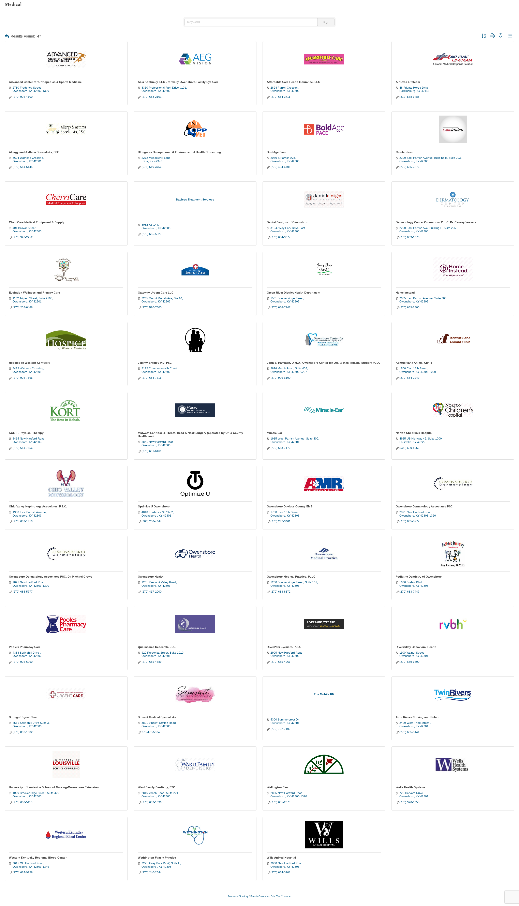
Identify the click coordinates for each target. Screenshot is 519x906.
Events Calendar (259, 896)
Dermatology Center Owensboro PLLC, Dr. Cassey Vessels (436, 222)
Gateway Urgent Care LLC (156, 292)
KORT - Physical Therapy (26, 432)
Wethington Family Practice (157, 857)
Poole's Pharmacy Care (25, 647)
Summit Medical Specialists (157, 717)
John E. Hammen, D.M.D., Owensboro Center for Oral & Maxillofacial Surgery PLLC (323, 362)
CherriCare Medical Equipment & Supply (36, 222)
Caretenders (404, 152)
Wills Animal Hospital (281, 857)
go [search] (327, 22)
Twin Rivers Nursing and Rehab (417, 717)
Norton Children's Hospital (414, 432)
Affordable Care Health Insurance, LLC (293, 82)
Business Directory (238, 896)
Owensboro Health (151, 576)
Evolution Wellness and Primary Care (34, 292)
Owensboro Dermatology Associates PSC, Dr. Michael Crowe (50, 576)
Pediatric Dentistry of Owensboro (419, 576)
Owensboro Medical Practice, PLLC (291, 576)
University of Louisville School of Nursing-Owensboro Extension (54, 787)
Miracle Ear (274, 432)
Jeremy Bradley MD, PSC (155, 362)
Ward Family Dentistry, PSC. (157, 787)
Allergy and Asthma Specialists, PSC (34, 152)
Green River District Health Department (293, 292)
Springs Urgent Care (23, 717)
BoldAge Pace (276, 152)
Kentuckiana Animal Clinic (414, 362)
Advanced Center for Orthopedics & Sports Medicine (45, 82)
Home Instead (405, 292)
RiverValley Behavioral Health (416, 647)
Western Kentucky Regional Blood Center (37, 857)
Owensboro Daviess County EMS (289, 506)
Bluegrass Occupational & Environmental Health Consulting (179, 152)
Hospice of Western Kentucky (29, 362)
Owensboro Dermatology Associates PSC (424, 506)
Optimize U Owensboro (154, 506)
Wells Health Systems (411, 787)
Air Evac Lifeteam (408, 82)
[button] (7, 36)
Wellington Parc (278, 787)
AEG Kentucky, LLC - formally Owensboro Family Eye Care (178, 82)
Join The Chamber (281, 896)
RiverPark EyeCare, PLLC (284, 647)
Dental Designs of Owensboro (287, 222)
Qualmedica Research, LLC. (157, 647)
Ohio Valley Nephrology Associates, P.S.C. (38, 506)
